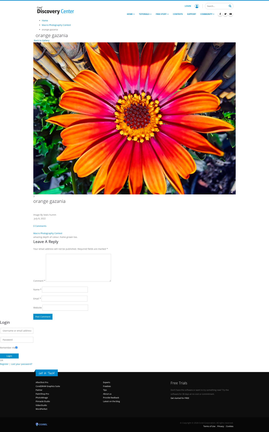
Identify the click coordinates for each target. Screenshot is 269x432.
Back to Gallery (41, 40)
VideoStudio (41, 405)
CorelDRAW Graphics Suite (48, 386)
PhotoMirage (42, 397)
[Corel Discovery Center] (55, 10)
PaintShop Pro (42, 393)
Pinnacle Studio (43, 401)
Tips (105, 390)
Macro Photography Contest (47, 233)
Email (37, 298)
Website (37, 307)
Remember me (7, 347)
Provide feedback (111, 397)
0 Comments (39, 225)
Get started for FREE (180, 398)
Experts (106, 382)
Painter (39, 390)
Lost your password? (21, 364)
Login (188, 6)
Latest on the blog (111, 401)
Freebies (107, 386)
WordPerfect (41, 409)
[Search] (230, 5)
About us (107, 393)
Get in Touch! (47, 373)
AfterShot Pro (42, 382)
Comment (39, 280)
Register (4, 364)
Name (37, 289)
